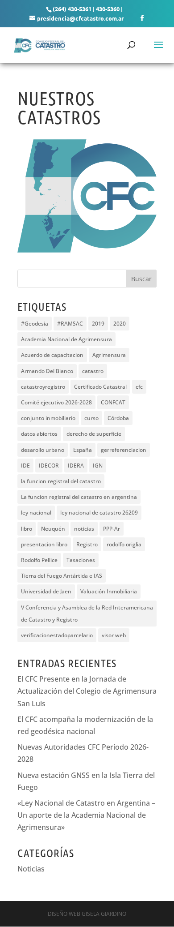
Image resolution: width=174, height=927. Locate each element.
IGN (98, 465)
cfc (139, 387)
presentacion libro (44, 544)
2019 (98, 323)
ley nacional (36, 512)
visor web (114, 635)
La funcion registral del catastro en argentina (79, 497)
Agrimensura (109, 355)
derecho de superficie (93, 434)
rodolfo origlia (124, 544)
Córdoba (118, 418)
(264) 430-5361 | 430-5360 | (88, 9)
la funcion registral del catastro (61, 481)
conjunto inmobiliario (48, 418)
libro (26, 528)
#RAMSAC (70, 323)
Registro (87, 544)
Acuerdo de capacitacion (52, 355)
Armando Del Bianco (47, 371)
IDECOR (49, 465)
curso (91, 418)
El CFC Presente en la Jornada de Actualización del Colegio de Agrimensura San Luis (87, 691)
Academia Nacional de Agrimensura (66, 339)
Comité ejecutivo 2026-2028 (56, 402)
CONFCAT (113, 402)
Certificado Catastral (100, 387)
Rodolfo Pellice (39, 560)
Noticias (31, 869)
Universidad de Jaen (46, 591)
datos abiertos (39, 434)
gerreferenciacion (123, 450)
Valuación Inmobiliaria (108, 591)
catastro (93, 371)
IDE (25, 465)
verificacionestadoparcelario (57, 635)
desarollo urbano (42, 450)
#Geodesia (34, 323)
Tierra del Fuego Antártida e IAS (61, 575)
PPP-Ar (111, 528)
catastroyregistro (43, 387)
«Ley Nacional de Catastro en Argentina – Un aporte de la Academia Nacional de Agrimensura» (86, 815)
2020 (119, 323)
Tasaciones (80, 560)
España (82, 450)
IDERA (76, 465)
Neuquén (53, 528)
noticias (84, 528)
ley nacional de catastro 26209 (99, 512)
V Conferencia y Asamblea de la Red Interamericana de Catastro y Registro (87, 613)
